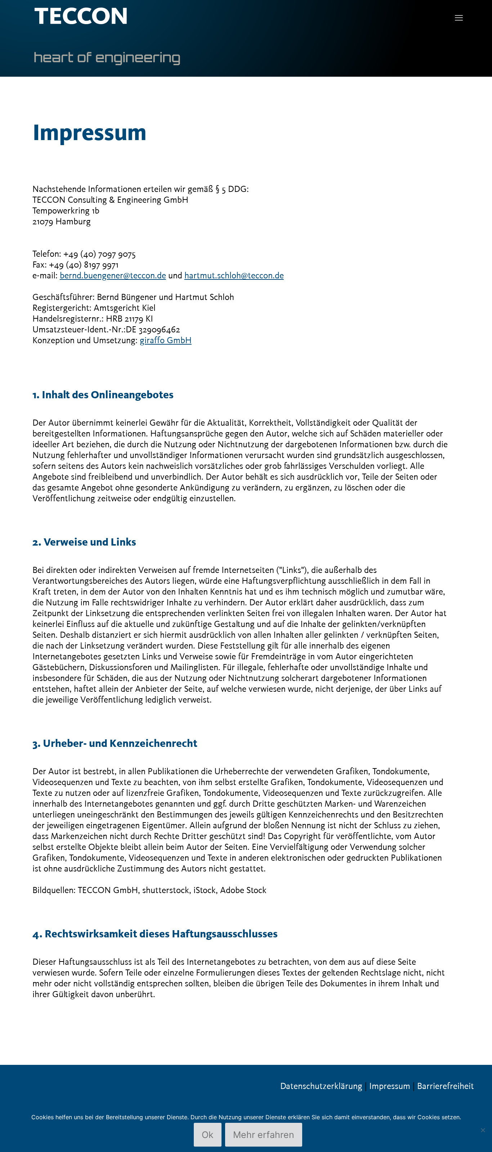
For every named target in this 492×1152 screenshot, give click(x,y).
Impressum (389, 1086)
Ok (208, 1134)
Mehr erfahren (263, 1134)
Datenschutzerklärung (321, 1086)
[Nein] (483, 1130)
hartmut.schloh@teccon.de (234, 276)
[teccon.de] (107, 36)
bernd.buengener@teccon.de (113, 276)
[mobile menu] (459, 18)
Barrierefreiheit (445, 1086)
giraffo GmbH (166, 341)
